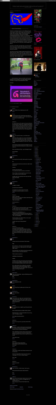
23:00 (13, 294)
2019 (36, 148)
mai (36, 217)
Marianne (35, 116)
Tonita (13, 134)
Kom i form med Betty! (39, 205)
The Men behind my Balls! (40, 184)
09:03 (13, 317)
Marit (13, 108)
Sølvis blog (14, 272)
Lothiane (13, 325)
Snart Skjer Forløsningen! (40, 170)
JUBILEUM (37, 208)
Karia (35, 108)
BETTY (35, 81)
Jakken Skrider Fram (39, 197)
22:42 (13, 288)
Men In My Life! (38, 180)
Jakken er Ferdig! (38, 183)
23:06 (13, 374)
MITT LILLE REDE (37, 121)
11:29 (13, 358)
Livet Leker (36, 112)
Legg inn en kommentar (13, 385)
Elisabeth (35, 96)
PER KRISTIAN (36, 123)
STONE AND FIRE (37, 132)
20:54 (13, 203)
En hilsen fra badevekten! (40, 191)
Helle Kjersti (36, 102)
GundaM (35, 97)
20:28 (13, 192)
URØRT (35, 85)
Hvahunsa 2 (36, 105)
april (37, 218)
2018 (36, 149)
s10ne (35, 130)
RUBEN (35, 127)
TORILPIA (35, 138)
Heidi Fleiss (36, 101)
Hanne (35, 100)
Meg (13, 285)
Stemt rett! (37, 194)
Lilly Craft (13, 296)
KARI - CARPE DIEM (37, 107)
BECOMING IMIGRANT (38, 93)
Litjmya (35, 111)
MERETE (35, 120)
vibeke (13, 376)
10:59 (13, 346)
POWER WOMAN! (39, 207)
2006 (36, 224)
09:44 (13, 323)
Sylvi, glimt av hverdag (37, 133)
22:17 (13, 283)
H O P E (37, 201)
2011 (36, 151)
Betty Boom (14, 155)
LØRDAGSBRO (38, 173)
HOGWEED (36, 103)
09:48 (13, 338)
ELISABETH (36, 95)
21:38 (13, 235)
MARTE (35, 117)
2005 (36, 226)
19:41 (13, 111)
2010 (36, 152)
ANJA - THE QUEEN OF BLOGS (39, 91)
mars (37, 220)
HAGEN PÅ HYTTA (37, 98)
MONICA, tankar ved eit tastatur (39, 122)
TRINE (35, 140)
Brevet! (37, 181)
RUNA (35, 128)
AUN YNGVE (36, 92)
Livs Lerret (35, 113)
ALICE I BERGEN (37, 90)
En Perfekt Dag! (38, 166)
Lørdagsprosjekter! (39, 198)
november (37, 159)
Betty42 (28, 4)
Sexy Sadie (36, 131)
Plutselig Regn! (38, 204)
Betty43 (36, 75)
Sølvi (35, 135)
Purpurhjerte (36, 125)
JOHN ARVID (36, 106)
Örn (13, 114)
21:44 (13, 364)
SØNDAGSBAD (38, 172)
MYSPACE (36, 84)
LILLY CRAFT (36, 110)
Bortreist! (37, 163)
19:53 (13, 131)
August (24, 52)
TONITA (35, 137)
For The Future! (38, 176)
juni (36, 215)
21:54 (13, 270)
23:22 (13, 383)
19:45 (13, 119)
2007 (36, 156)
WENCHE (35, 141)
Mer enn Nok (36, 118)
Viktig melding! (38, 169)
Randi (35, 126)
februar (37, 221)
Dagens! (37, 188)
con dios (37, 195)
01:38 (13, 303)
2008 (36, 155)
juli (36, 214)
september (38, 162)
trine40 (13, 305)
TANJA (35, 136)
